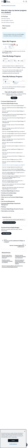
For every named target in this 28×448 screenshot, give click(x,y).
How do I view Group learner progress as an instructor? (7, 256)
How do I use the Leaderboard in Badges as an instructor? (20, 256)
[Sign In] (26, 1)
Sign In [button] (14, 97)
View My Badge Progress (7, 20)
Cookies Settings (13, 444)
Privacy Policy (14, 437)
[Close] (24, 431)
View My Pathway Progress (7, 22)
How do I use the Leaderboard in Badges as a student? (7, 261)
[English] (7, 1)
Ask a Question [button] (6, 233)
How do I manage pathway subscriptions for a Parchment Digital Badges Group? (12, 266)
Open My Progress (5, 18)
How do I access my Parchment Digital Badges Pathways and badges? (20, 261)
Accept (13, 440)
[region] (13, 438)
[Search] (24, 1)
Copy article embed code (9, 222)
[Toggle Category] (0, 101)
